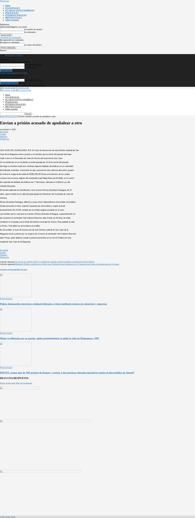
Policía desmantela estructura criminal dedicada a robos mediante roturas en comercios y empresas (53, 303)
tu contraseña (30, 32)
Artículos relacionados (8, 270)
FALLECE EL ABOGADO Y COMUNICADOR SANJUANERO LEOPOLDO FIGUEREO (54, 262)
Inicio (7, 6)
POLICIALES (12, 13)
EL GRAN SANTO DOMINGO (19, 10)
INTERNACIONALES (16, 15)
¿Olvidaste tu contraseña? (10, 37)
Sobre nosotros (12, 20)
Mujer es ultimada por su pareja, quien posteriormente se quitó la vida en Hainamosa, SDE (49, 338)
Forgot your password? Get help (13, 73)
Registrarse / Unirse (13, 55)
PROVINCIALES (13, 17)
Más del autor (22, 270)
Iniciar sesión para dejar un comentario (16, 383)
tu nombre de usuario (33, 29)
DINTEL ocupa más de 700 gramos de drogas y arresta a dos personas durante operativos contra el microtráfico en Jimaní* (67, 372)
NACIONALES (12, 8)
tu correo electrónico (33, 45)
